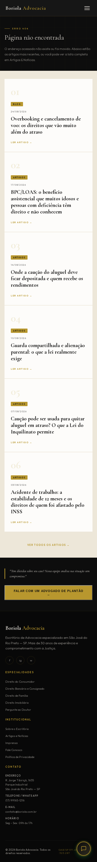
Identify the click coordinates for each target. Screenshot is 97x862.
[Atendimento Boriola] (84, 849)
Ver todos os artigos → (48, 545)
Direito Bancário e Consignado (24, 688)
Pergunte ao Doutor (18, 709)
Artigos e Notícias (16, 736)
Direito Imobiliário (17, 702)
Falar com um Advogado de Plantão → (48, 592)
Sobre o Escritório (17, 729)
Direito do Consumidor (20, 681)
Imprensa (11, 743)
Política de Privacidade (19, 757)
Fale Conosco (13, 750)
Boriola (25, 8)
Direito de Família (16, 695)
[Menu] (87, 8)
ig (20, 660)
